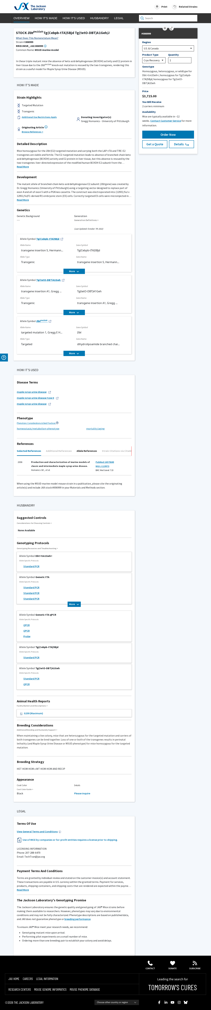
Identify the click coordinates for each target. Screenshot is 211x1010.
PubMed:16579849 (105, 462)
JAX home (13, 979)
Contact (150, 968)
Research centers (19, 989)
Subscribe (195, 968)
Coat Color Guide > (25, 789)
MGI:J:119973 (102, 466)
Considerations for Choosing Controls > (34, 523)
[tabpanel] (74, 467)
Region (146, 42)
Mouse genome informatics (50, 989)
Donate (172, 968)
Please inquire (82, 793)
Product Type (150, 54)
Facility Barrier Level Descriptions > (32, 705)
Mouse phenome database (85, 989)
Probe (26, 636)
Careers (28, 979)
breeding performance (77, 919)
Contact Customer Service (165, 120)
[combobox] (116, 1002)
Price (145, 91)
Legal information (47, 979)
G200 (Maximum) (33, 713)
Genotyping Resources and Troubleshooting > (37, 548)
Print (164, 6)
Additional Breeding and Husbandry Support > (37, 730)
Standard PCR (31, 566)
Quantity (173, 54)
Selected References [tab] (29, 450)
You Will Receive (151, 102)
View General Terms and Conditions (37, 831)
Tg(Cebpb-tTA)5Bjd (47, 238)
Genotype (148, 66)
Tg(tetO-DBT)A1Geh (48, 280)
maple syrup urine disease (31, 392)
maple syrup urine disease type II (35, 397)
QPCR (26, 625)
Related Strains (188, 6)
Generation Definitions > (86, 220)
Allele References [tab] (87, 450)
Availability (149, 111)
